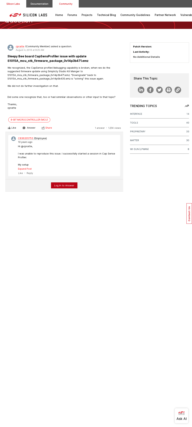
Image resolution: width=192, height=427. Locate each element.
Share (48, 127)
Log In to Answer (64, 185)
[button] (189, 213)
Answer (31, 127)
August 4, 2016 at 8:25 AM (30, 50)
